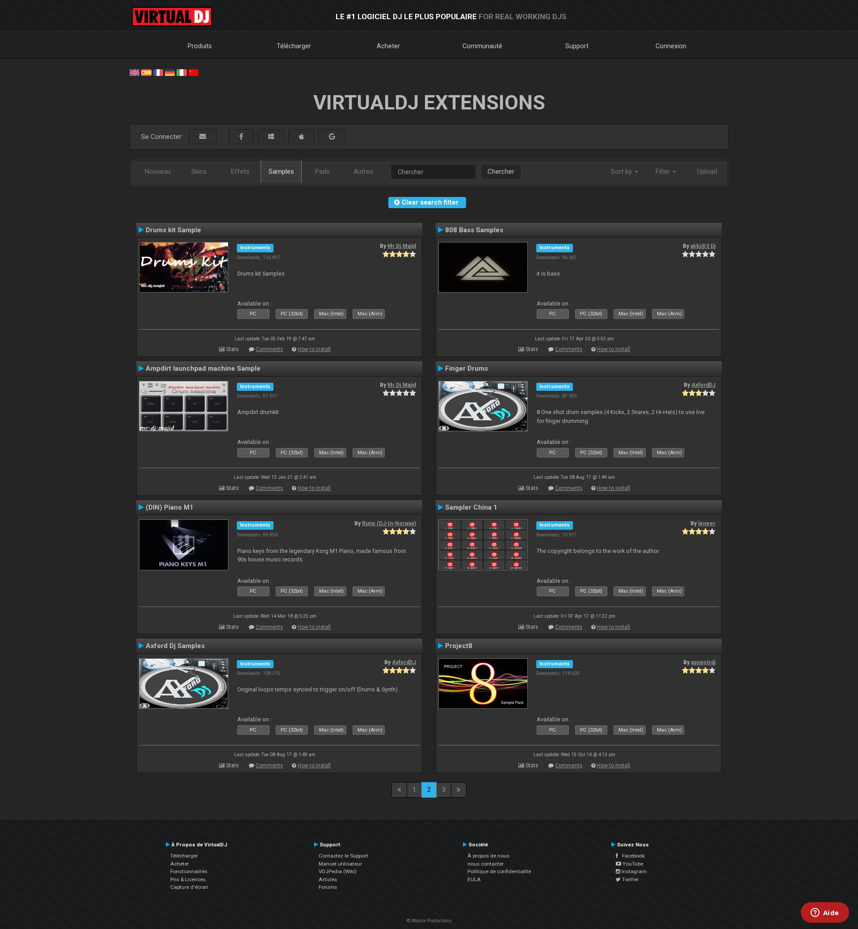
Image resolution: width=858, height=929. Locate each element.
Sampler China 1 (471, 507)
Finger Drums (466, 368)
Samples (281, 171)
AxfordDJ (703, 385)
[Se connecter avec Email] (203, 137)
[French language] (158, 72)
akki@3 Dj (702, 246)
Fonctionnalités (188, 871)
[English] (134, 72)
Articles (328, 879)
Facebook (631, 856)
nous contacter (485, 864)
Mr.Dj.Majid (401, 246)
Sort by (622, 171)
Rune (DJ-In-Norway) (389, 523)
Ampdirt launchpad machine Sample (203, 368)
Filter (664, 171)
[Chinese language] (193, 72)
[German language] (170, 72)
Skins (199, 171)
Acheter (388, 46)
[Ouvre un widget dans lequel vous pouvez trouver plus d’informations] (824, 913)
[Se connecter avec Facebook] (241, 137)
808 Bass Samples (474, 230)
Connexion (671, 46)
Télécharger (294, 46)
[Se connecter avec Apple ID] (301, 137)
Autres (363, 171)
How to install (314, 349)
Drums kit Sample (173, 230)
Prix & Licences (188, 879)
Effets (240, 171)
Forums (328, 887)
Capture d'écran (189, 887)
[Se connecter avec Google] (332, 137)
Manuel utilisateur (340, 864)
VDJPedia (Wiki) (338, 871)
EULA (474, 879)
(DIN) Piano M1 (169, 507)
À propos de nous (488, 856)
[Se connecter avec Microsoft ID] (271, 137)
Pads (322, 171)
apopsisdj (703, 662)
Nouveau (158, 171)
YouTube (632, 864)
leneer (706, 523)
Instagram (633, 871)
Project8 (458, 646)
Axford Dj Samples (175, 646)
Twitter (630, 879)
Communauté (482, 46)
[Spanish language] (146, 72)
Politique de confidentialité (499, 871)
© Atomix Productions (429, 921)
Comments (269, 349)
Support (577, 46)
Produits (200, 46)
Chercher (501, 171)
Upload (707, 171)
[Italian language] (181, 72)
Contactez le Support (343, 856)
